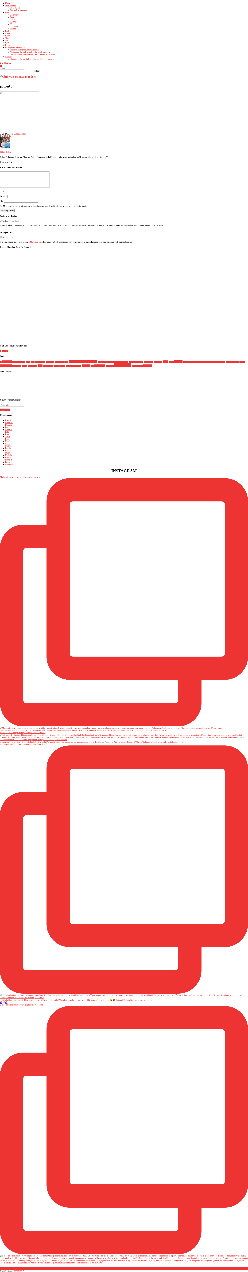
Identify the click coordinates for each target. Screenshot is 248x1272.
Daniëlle (8, 425)
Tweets (57, 366)
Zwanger (14, 15)
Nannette (9, 464)
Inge (7, 427)
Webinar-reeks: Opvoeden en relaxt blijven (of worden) (32, 54)
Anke (7, 436)
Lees (7, 12)
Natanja (8, 446)
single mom (6, 365)
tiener (51, 366)
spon (40, 365)
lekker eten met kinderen (83, 361)
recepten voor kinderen (192, 362)
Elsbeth (8, 420)
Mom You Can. (36, 242)
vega (92, 366)
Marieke (8, 460)
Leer (7, 43)
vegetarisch (99, 365)
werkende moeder (137, 366)
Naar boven (18, 1271)
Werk (7, 40)
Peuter (13, 19)
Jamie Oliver (59, 362)
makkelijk (101, 362)
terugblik (46, 366)
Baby (12, 17)
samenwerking (232, 362)
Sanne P (8, 429)
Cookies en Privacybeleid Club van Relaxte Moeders (31, 59)
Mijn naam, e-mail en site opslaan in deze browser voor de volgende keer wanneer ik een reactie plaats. (45, 206)
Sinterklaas (16, 366)
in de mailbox (50, 362)
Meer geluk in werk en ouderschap (24, 50)
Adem (7, 33)
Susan (7, 453)
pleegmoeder (148, 362)
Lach (7, 31)
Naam (3, 191)
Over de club (10, 5)
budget (22, 362)
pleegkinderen (138, 362)
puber (165, 361)
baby (4, 361)
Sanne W (9, 422)
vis (107, 366)
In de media (15, 8)
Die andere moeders (18, 10)
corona (28, 362)
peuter (131, 362)
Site (1, 201)
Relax (7, 45)
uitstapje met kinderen (73, 366)
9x (1, 362)
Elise (7, 439)
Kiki (7, 432)
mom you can (114, 362)
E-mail (3, 196)
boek (9, 361)
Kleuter (13, 22)
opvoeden (123, 362)
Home (7, 3)
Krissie (8, 450)
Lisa (7, 434)
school (242, 362)
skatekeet (24, 366)
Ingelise (8, 448)
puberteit (171, 362)
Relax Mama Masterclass (213, 362)
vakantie (86, 365)
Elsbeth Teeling (20, 134)
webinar (111, 366)
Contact (8, 57)
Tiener (13, 24)
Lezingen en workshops (15, 47)
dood (32, 362)
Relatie (13, 29)
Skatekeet (14, 26)
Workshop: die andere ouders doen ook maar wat (30, 52)
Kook (7, 36)
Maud (7, 441)
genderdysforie (39, 362)
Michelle (8, 455)
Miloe (107, 362)
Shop (7, 38)
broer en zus (16, 362)
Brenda (8, 457)
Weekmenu (122, 365)
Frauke (8, 462)
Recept (178, 361)
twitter (62, 366)
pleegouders (158, 362)
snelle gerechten (32, 366)
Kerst (66, 362)
